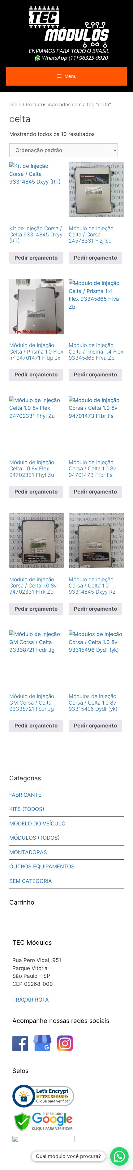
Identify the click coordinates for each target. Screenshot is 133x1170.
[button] (119, 1156)
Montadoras (28, 852)
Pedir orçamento (36, 258)
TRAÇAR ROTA (30, 1000)
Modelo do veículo (37, 823)
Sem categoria (30, 881)
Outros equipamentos (42, 866)
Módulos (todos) (34, 838)
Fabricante (25, 795)
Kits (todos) (26, 809)
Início (15, 105)
